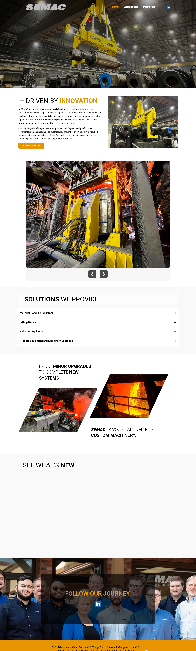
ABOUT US (131, 7)
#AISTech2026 (28, 530)
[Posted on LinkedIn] (65, 535)
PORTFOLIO (150, 7)
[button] (20, 510)
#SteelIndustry (41, 530)
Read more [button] (80, 535)
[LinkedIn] (168, 7)
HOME (115, 7)
